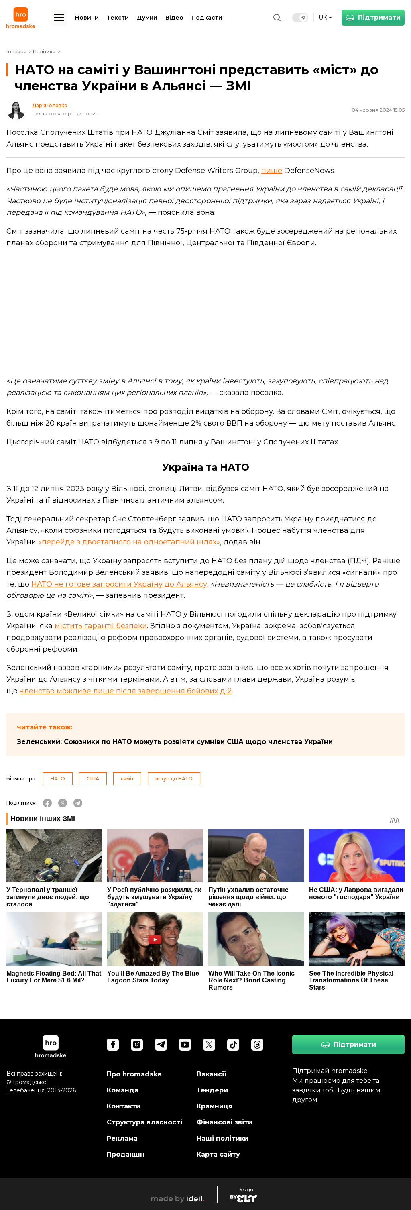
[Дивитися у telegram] (161, 1045)
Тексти (118, 17)
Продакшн (125, 1154)
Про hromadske (134, 1074)
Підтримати (379, 17)
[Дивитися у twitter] (209, 1045)
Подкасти (206, 17)
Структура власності (144, 1122)
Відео (174, 17)
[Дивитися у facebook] (113, 1045)
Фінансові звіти (224, 1122)
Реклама (122, 1138)
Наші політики (222, 1138)
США (93, 779)
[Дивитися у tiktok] (233, 1045)
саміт (127, 779)
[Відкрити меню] (59, 18)
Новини (87, 17)
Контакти (123, 1106)
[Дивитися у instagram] (137, 1045)
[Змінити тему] (300, 17)
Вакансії (212, 1074)
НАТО (58, 779)
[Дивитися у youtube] (185, 1045)
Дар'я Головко (49, 105)
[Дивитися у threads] (257, 1045)
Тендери (212, 1090)
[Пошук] (277, 18)
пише (271, 170)
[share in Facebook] (47, 803)
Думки (147, 17)
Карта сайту (218, 1154)
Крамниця (215, 1106)
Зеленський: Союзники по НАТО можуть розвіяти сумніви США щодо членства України (175, 742)
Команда (122, 1090)
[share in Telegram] (77, 803)
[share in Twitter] (62, 803)
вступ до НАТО (174, 779)
